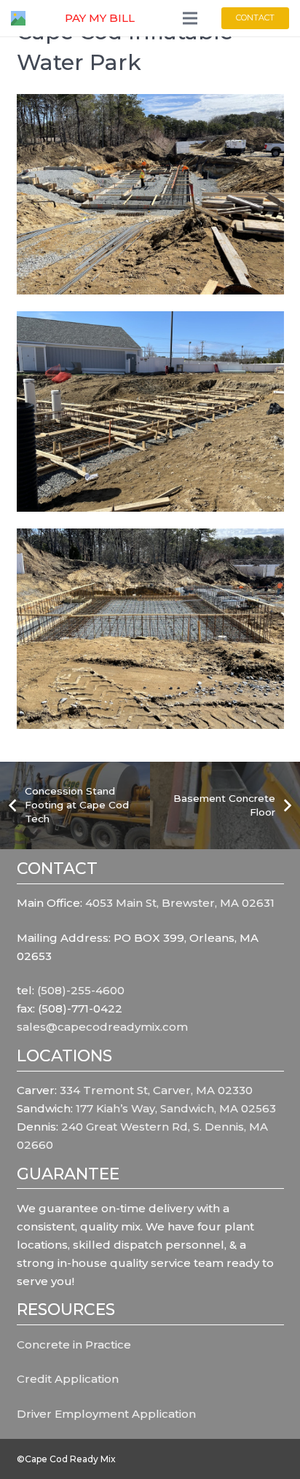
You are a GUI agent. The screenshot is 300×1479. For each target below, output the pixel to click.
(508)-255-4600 (81, 990)
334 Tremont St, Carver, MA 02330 (156, 1090)
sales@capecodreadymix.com (102, 1027)
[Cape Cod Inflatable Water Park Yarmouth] (150, 194)
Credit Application (68, 1379)
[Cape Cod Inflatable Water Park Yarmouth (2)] (150, 628)
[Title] (18, 18)
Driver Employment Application (106, 1414)
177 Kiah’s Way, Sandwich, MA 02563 (176, 1108)
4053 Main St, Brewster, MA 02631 (180, 903)
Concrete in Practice (74, 1344)
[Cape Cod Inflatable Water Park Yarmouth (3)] (150, 411)
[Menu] (190, 18)
